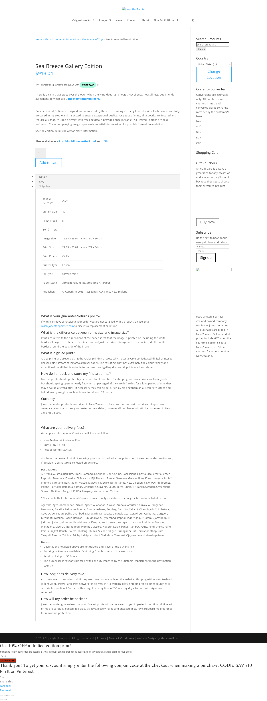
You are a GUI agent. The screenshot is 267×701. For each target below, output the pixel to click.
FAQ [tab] (41, 181)
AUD (198, 126)
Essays (103, 20)
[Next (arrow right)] (5, 699)
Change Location (214, 74)
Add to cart (48, 162)
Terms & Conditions (121, 638)
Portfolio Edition (69, 141)
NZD (198, 120)
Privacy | (103, 638)
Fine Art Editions (164, 20)
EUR (198, 137)
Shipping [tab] (44, 186)
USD (198, 132)
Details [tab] (43, 176)
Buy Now (207, 222)
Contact (132, 20)
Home (39, 39)
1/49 (105, 141)
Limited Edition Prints (66, 39)
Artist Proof (88, 141)
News (119, 20)
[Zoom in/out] (1, 695)
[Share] (8, 695)
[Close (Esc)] (12, 695)
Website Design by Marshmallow (157, 638)
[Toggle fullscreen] (5, 695)
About (145, 20)
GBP (198, 143)
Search (201, 49)
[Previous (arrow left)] (1, 699)
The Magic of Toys (93, 39)
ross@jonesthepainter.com (57, 326)
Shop (48, 39)
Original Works (81, 20)
